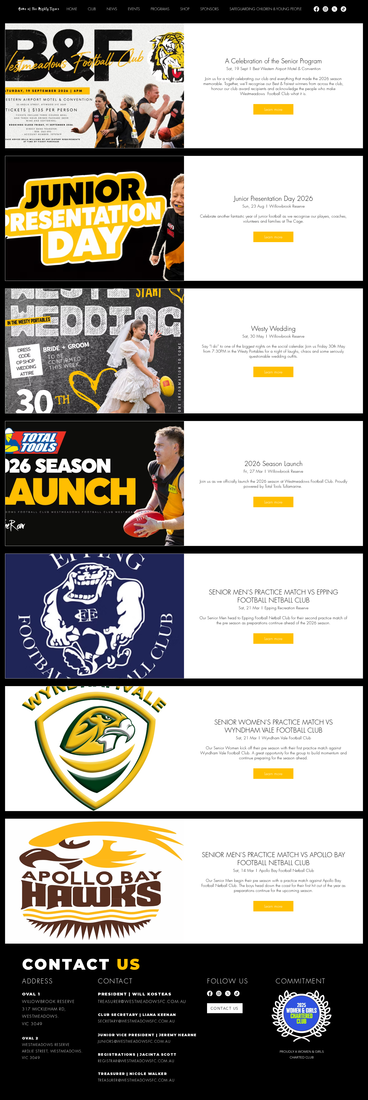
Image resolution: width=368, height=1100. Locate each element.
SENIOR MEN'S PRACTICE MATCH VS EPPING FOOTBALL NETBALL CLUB (273, 596)
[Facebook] (316, 9)
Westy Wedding (273, 328)
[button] (160, 9)
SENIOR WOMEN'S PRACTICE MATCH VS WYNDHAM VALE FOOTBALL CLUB (273, 726)
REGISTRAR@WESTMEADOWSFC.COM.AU (136, 1060)
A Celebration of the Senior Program (273, 61)
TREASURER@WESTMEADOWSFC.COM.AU (142, 1001)
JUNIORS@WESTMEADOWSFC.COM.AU (134, 1041)
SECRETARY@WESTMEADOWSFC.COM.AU (136, 1021)
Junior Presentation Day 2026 (273, 198)
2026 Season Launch (273, 463)
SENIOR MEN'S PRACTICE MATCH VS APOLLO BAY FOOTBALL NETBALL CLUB (273, 859)
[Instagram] (325, 9)
